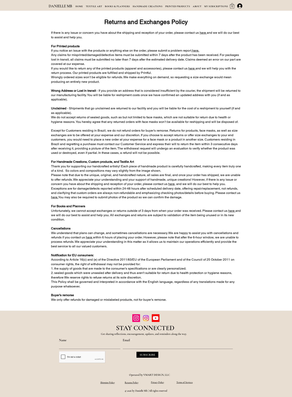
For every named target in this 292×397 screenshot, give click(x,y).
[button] (232, 6)
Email (126, 340)
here (203, 33)
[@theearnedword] (156, 318)
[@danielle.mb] (146, 318)
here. (195, 50)
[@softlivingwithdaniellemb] (136, 318)
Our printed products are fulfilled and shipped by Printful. (112, 73)
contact (190, 33)
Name (63, 340)
